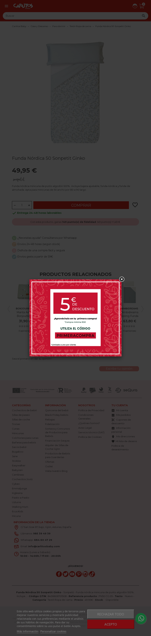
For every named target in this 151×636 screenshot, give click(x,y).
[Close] (121, 279)
